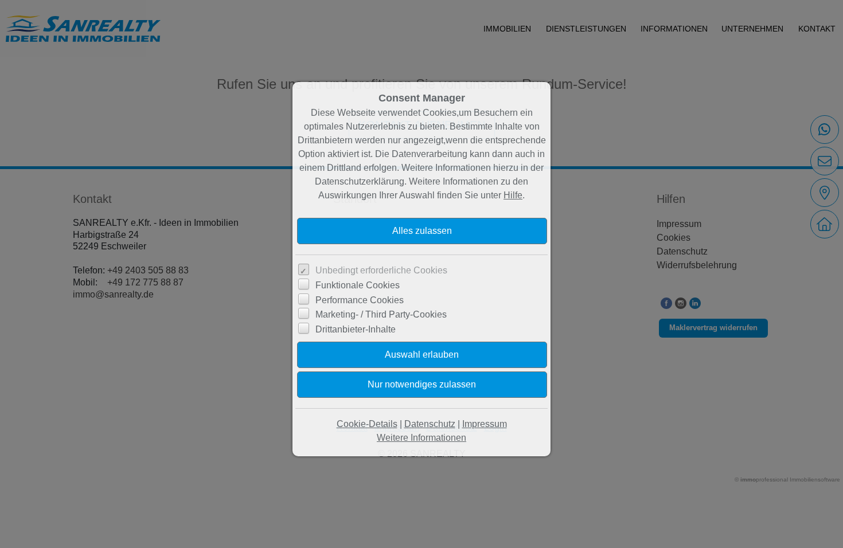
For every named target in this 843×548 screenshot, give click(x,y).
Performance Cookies (359, 300)
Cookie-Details (367, 424)
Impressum (484, 424)
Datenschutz (429, 424)
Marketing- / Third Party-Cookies (381, 314)
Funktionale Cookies (357, 285)
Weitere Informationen (421, 438)
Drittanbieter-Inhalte (355, 329)
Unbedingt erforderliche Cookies (381, 270)
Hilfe (513, 195)
